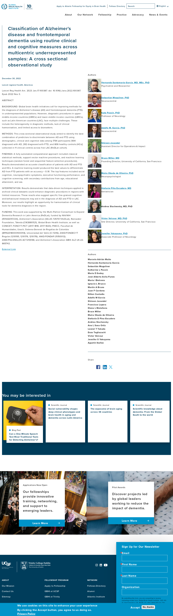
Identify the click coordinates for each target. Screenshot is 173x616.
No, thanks (148, 607)
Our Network (85, 14)
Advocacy (138, 14)
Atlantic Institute (96, 596)
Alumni (91, 591)
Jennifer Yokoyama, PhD (114, 233)
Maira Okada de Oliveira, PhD (117, 173)
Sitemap (6, 596)
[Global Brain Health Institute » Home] (16, 8)
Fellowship (104, 14)
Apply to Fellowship (55, 585)
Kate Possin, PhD (110, 112)
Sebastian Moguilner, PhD (115, 97)
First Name (129, 564)
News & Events (158, 14)
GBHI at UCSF (52, 591)
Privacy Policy (26, 614)
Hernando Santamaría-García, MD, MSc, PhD (125, 82)
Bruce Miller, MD (110, 158)
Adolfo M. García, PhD (113, 127)
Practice (122, 14)
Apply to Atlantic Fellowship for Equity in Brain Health (81, 6)
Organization (131, 587)
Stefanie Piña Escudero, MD (116, 188)
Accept (135, 607)
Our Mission (8, 585)
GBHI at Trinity (52, 596)
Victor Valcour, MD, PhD (114, 218)
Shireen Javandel (110, 142)
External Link (9, 249)
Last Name (129, 575)
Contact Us (8, 591)
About (68, 14)
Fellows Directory (117, 6)
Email (125, 553)
